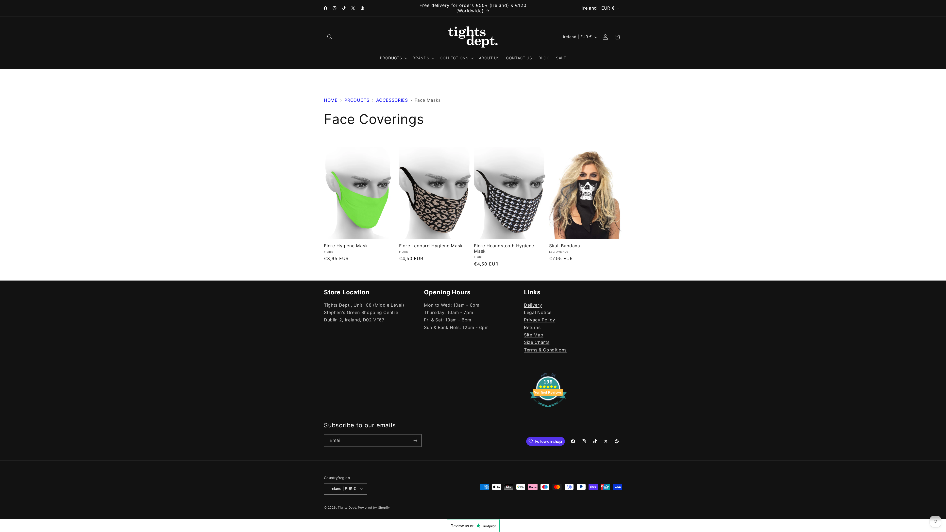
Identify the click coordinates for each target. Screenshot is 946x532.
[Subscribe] (415, 440)
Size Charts (536, 342)
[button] (330, 37)
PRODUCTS (356, 100)
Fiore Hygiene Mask (346, 245)
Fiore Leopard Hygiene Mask (431, 245)
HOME (331, 100)
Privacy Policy (539, 319)
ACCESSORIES (392, 100)
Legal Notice (538, 312)
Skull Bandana (564, 245)
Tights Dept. (347, 507)
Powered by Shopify (374, 507)
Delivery (533, 305)
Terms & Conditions (545, 349)
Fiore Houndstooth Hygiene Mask (504, 248)
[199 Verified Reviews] (548, 409)
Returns (532, 327)
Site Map (533, 334)
